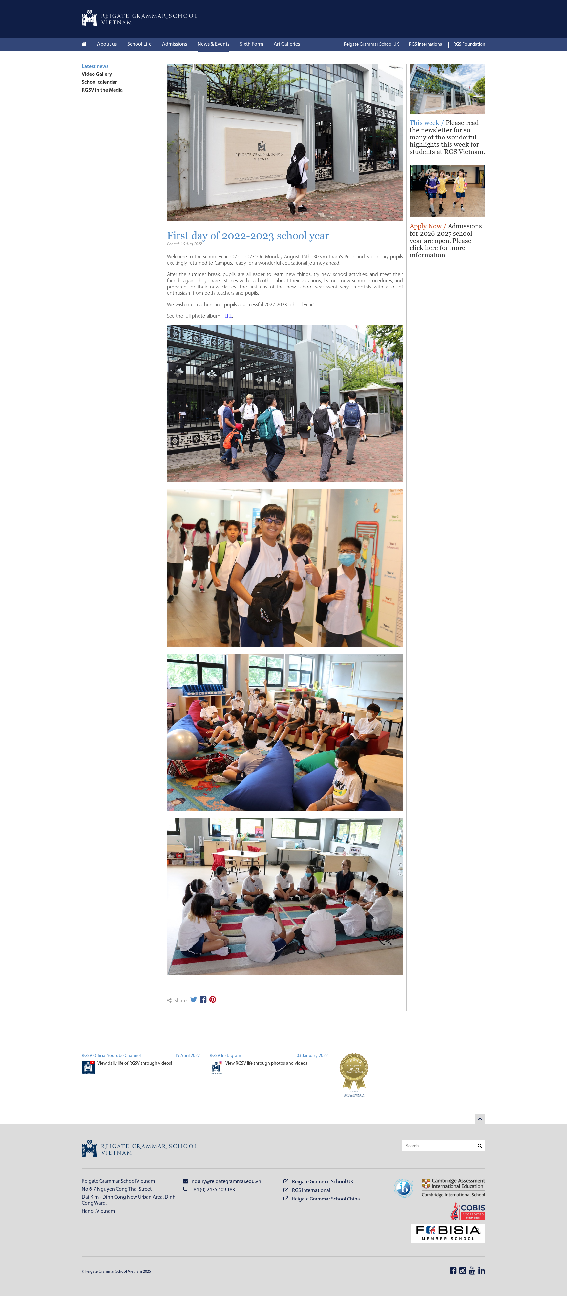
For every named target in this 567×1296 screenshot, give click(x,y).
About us (107, 44)
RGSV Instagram (225, 1055)
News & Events (213, 44)
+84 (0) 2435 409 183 (212, 1190)
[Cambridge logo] (449, 1189)
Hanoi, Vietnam (98, 1211)
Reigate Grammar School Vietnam (118, 1181)
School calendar (99, 82)
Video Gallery (97, 74)
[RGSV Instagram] (216, 1068)
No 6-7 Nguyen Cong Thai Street (117, 1189)
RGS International (426, 44)
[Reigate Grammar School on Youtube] (472, 1271)
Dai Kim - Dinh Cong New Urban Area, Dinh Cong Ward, (129, 1200)
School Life (139, 44)
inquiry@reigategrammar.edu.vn (225, 1181)
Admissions (174, 44)
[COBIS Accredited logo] (463, 1211)
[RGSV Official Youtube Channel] (88, 1068)
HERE (226, 316)
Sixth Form (251, 44)
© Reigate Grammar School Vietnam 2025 (116, 1272)
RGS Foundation (469, 44)
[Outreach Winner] (354, 1078)
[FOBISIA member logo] (444, 1234)
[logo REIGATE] (139, 1149)
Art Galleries (287, 44)
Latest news (95, 66)
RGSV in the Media (102, 90)
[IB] (403, 1189)
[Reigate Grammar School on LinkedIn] (481, 1271)
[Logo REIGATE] (139, 25)
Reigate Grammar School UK (371, 44)
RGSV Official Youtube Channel (111, 1055)
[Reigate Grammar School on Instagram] (462, 1271)
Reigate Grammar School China (326, 1199)
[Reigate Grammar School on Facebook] (453, 1271)
